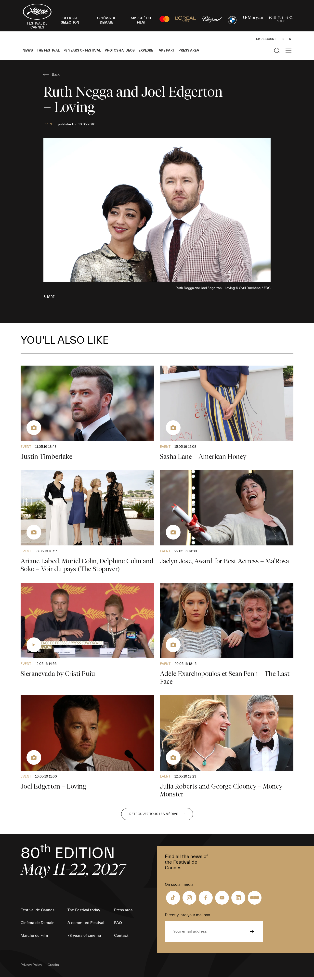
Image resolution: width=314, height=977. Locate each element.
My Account (266, 39)
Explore (146, 51)
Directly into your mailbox (187, 915)
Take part (166, 51)
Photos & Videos (120, 51)
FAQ (118, 923)
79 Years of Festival (82, 51)
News (28, 51)
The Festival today (83, 910)
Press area (189, 51)
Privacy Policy (31, 965)
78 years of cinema (84, 935)
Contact (121, 935)
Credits (53, 965)
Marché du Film (34, 935)
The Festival (48, 51)
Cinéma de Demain (37, 923)
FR (282, 39)
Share (49, 297)
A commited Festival (85, 923)
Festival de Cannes (37, 910)
